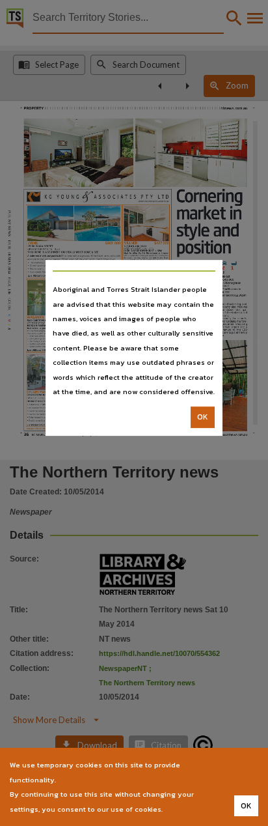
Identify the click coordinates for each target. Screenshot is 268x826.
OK (202, 417)
